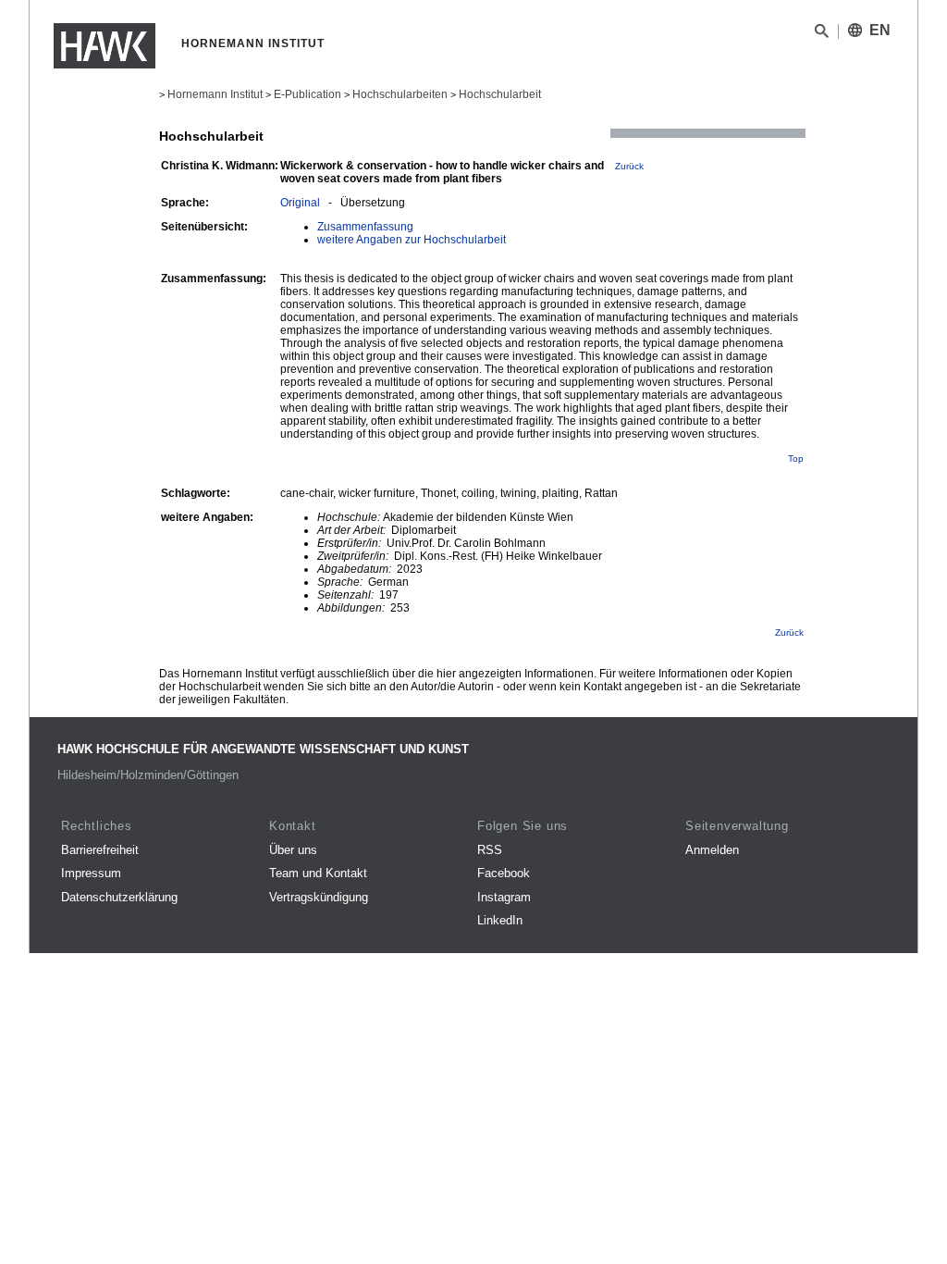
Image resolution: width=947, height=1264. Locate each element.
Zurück (629, 166)
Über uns (293, 850)
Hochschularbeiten (400, 94)
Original (300, 202)
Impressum (91, 873)
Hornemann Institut (215, 94)
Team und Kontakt (318, 873)
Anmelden (712, 850)
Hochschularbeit (500, 94)
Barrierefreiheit (100, 850)
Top (796, 458)
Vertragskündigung (318, 897)
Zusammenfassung (365, 226)
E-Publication (307, 94)
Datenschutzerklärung (119, 897)
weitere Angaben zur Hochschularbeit (411, 239)
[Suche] (822, 34)
